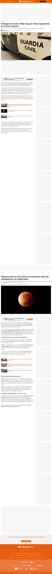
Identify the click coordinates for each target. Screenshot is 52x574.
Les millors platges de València (31, 555)
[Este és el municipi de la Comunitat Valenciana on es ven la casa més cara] (4, 370)
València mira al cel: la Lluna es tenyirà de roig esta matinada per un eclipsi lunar (20, 111)
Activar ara (29, 79)
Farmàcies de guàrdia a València (20, 555)
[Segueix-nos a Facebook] (4, 1)
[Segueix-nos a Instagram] (7, 1)
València (13, 553)
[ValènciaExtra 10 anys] (26, 1)
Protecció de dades (23, 557)
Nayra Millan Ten (3, 284)
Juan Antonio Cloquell (6, 30)
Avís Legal (17, 557)
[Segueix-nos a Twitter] (6, 1)
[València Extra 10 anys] (26, 547)
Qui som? (13, 557)
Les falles (12, 555)
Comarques (17, 553)
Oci (1, 274)
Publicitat (36, 557)
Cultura (32, 553)
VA (10, 1)
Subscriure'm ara (26, 541)
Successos (3, 21)
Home (2, 272)
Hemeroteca (39, 555)
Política (21, 553)
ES (12, 1)
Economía (25, 553)
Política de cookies (31, 557)
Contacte (9, 557)
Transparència (42, 557)
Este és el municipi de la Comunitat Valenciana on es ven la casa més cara (20, 371)
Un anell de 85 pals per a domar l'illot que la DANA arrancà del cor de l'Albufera (20, 116)
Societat (29, 553)
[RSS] (8, 1)
